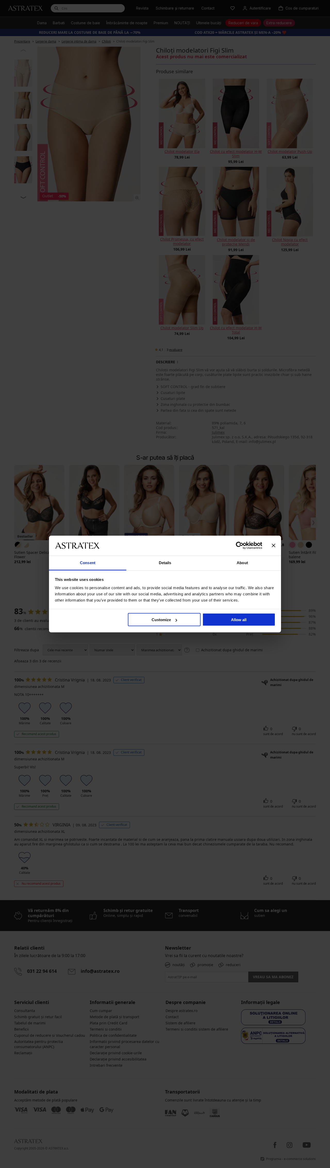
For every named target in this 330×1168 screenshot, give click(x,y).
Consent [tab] (87, 562)
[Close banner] (273, 545)
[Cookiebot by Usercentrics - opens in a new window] (239, 545)
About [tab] (242, 562)
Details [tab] (165, 562)
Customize (161, 620)
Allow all (238, 620)
